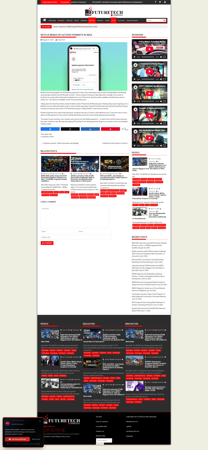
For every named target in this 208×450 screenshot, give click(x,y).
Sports (76, 20)
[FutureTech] (44, 19)
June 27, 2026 (154, 159)
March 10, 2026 (155, 208)
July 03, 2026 (76, 173)
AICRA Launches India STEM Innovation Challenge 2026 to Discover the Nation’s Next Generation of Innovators (149, 253)
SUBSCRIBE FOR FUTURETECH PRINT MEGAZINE (141, 417)
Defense (135, 205)
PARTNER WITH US (132, 421)
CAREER (128, 426)
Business (92, 20)
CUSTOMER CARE (101, 426)
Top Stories (121, 20)
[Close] (39, 420)
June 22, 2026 (151, 357)
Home (56, 27)
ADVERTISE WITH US (132, 431)
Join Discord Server (19, 439)
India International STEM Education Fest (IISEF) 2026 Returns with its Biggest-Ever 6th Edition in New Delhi (148, 268)
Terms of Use (65, 436)
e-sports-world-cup (47, 192)
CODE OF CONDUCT (102, 421)
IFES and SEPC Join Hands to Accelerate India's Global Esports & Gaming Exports (107, 2)
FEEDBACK (129, 436)
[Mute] (161, 57)
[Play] (135, 57)
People (107, 20)
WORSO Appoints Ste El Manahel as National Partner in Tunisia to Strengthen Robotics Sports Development (148, 276)
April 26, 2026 (154, 188)
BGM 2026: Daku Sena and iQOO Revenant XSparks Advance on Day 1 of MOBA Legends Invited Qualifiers (149, 245)
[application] (149, 49)
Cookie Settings (55, 436)
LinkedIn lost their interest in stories (115, 143)
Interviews (84, 20)
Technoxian (159, 182)
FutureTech (61, 40)
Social (113, 20)
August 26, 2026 (47, 173)
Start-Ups (69, 20)
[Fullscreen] (164, 57)
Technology (52, 20)
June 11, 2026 (151, 382)
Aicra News (74, 194)
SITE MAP (99, 417)
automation (82, 194)
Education (100, 20)
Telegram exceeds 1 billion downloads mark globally (61, 143)
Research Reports (132, 20)
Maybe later (36, 439)
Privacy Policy (45, 436)
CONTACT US (100, 431)
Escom (56, 192)
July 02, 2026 (106, 173)
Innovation (61, 20)
